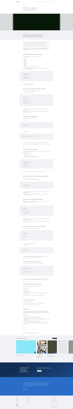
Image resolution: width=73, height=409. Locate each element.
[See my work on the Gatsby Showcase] (53, 401)
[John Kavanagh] (18, 1)
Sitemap (22, 406)
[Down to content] (56, 407)
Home (16, 397)
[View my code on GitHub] (56, 401)
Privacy (19, 406)
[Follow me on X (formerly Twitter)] (55, 400)
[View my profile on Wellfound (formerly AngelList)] (52, 401)
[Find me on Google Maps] (55, 401)
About (17, 398)
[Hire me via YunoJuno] (56, 400)
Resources (28, 397)
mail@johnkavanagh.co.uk (54, 398)
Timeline (28, 398)
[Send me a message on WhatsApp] (52, 400)
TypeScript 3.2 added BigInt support (46, 48)
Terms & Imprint (17, 406)
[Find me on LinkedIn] (53, 400)
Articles (17, 402)
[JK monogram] (17, 405)
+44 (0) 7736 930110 (55, 397)
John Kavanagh (53, 406)
